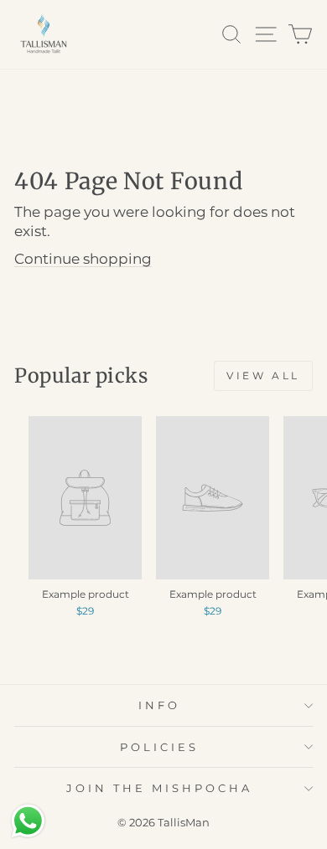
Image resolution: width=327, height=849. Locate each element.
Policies (159, 747)
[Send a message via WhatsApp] (28, 821)
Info (159, 705)
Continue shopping (83, 258)
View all (263, 375)
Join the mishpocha (159, 788)
